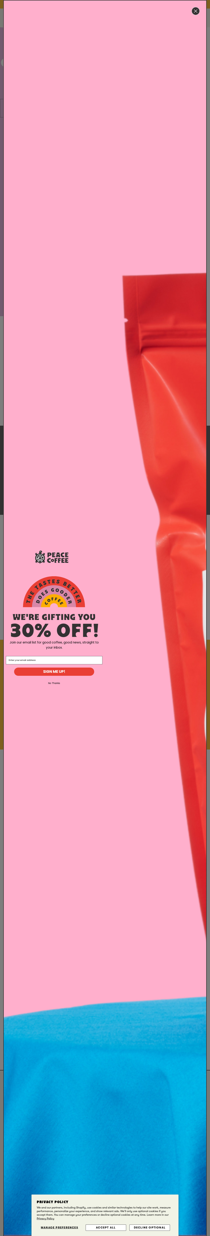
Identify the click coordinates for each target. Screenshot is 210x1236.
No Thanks (54, 683)
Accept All (106, 1227)
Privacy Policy (45, 1218)
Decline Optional (150, 1227)
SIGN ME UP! (54, 671)
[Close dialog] (195, 11)
